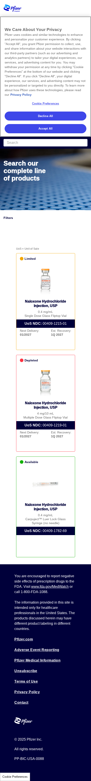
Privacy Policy (27, 692)
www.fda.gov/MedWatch (50, 586)
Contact (21, 702)
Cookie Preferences (15, 776)
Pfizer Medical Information (37, 660)
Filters (8, 218)
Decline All (45, 116)
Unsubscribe (25, 671)
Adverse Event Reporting (36, 650)
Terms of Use (26, 681)
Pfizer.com (23, 639)
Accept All (45, 128)
